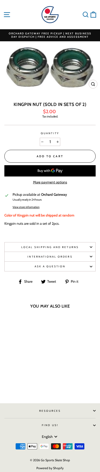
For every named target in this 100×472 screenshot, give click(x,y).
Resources (50, 410)
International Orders (49, 256)
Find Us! (50, 425)
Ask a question (50, 266)
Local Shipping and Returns (50, 247)
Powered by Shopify (50, 468)
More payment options (50, 182)
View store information (26, 207)
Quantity (50, 133)
